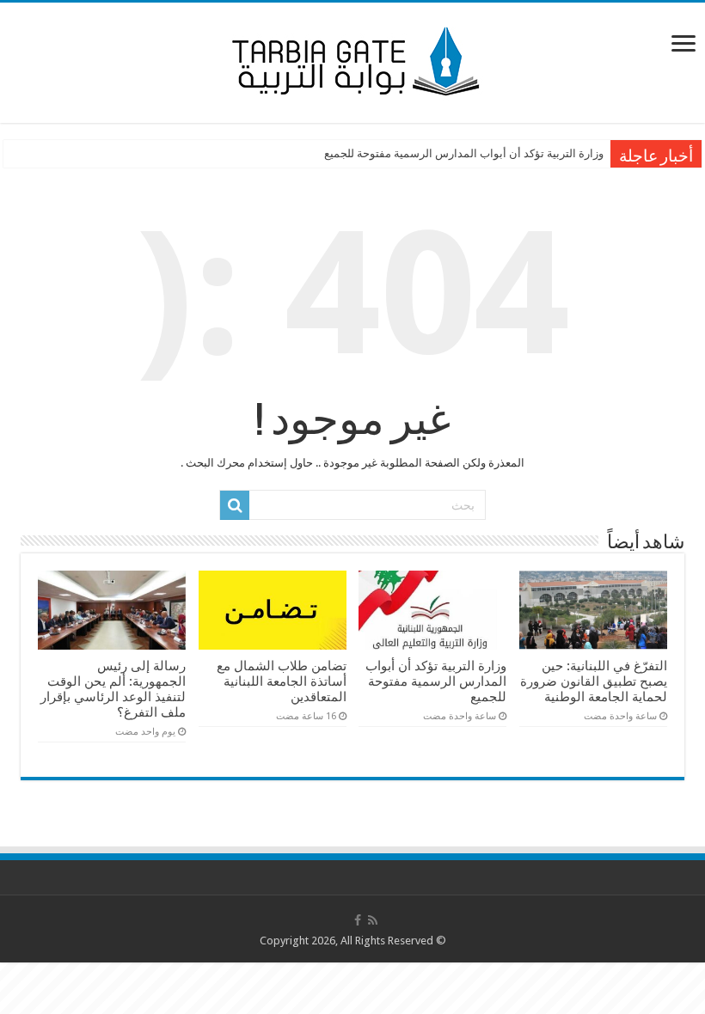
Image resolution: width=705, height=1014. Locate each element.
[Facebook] (357, 920)
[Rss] (372, 920)
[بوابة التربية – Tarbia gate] (352, 59)
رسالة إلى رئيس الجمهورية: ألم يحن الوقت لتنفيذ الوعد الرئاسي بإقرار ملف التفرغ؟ (113, 689)
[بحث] (234, 505)
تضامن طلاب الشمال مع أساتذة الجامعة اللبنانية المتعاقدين (281, 681)
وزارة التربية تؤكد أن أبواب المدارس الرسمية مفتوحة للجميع (464, 153)
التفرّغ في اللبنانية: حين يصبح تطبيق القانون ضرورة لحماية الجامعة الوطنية (593, 681)
